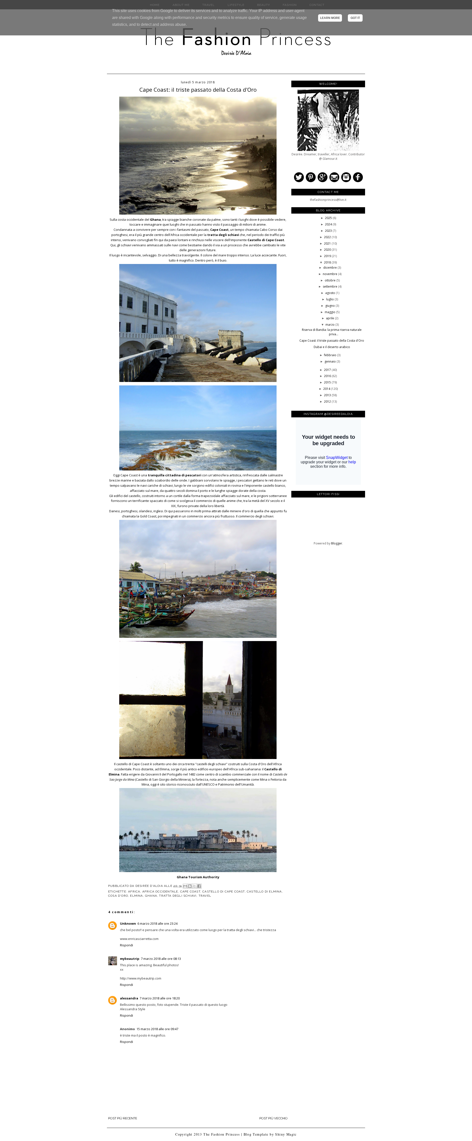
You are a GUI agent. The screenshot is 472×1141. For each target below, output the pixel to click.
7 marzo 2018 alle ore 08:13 (161, 958)
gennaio (330, 361)
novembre (330, 274)
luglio (330, 299)
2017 (328, 370)
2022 (328, 237)
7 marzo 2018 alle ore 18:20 (160, 998)
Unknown (128, 923)
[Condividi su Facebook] (199, 886)
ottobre (330, 280)
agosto (330, 293)
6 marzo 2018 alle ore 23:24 (157, 923)
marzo (330, 324)
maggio (330, 312)
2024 (329, 224)
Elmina (136, 895)
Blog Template (256, 1134)
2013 (328, 395)
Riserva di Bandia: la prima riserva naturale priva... (332, 332)
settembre (330, 286)
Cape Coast (190, 891)
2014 (327, 389)
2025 (329, 218)
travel (205, 895)
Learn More (330, 18)
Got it (355, 18)
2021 (328, 243)
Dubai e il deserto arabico (332, 347)
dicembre (330, 267)
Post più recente (122, 1118)
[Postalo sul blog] (189, 886)
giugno (330, 306)
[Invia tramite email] (185, 886)
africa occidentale (160, 891)
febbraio (330, 355)
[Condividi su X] (194, 886)
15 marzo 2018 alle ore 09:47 (157, 1029)
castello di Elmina (264, 891)
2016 (328, 376)
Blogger (336, 543)
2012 (328, 401)
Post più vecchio (273, 1118)
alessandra (129, 998)
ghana (151, 895)
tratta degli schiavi (177, 895)
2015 (328, 382)
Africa (134, 891)
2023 (329, 231)
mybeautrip (129, 958)
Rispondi (126, 945)
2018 (328, 262)
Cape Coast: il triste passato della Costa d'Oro (331, 340)
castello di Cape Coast (223, 891)
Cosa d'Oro (118, 895)
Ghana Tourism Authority (198, 877)
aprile (330, 318)
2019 (328, 256)
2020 (328, 250)
